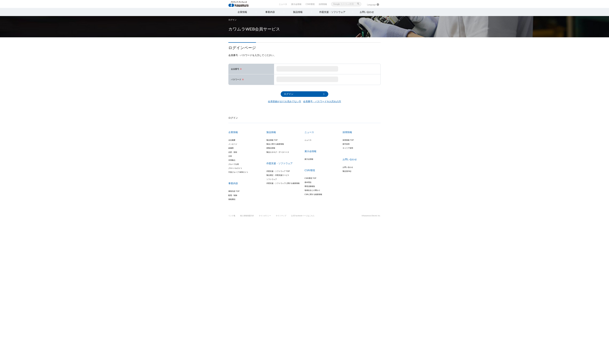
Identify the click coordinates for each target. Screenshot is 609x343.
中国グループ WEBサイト (238, 172)
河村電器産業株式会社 (241, 3)
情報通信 (231, 199)
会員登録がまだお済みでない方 (284, 101)
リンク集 (231, 216)
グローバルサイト (235, 168)
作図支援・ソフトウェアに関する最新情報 (283, 183)
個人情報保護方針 (247, 216)
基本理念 (307, 182)
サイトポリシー (265, 216)
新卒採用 (346, 144)
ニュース (283, 4)
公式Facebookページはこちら (302, 216)
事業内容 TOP (233, 191)
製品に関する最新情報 (275, 144)
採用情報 (323, 4)
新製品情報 (270, 148)
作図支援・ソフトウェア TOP (278, 171)
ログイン (232, 20)
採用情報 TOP (348, 140)
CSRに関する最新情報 (313, 194)
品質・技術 (232, 152)
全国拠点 (231, 160)
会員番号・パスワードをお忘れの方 (322, 101)
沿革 (230, 156)
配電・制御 (232, 195)
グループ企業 (233, 164)
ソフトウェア (271, 179)
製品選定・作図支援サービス (277, 175)
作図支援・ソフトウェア (332, 12)
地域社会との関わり (312, 190)
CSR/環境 (310, 4)
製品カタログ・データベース (277, 152)
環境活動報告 (309, 186)
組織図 (231, 148)
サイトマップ (281, 216)
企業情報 (242, 12)
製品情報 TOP (272, 140)
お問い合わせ (367, 12)
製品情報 (298, 12)
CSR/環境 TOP (310, 178)
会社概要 (231, 140)
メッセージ (232, 144)
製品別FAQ (347, 171)
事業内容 (270, 12)
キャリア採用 (348, 148)
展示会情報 (296, 4)
